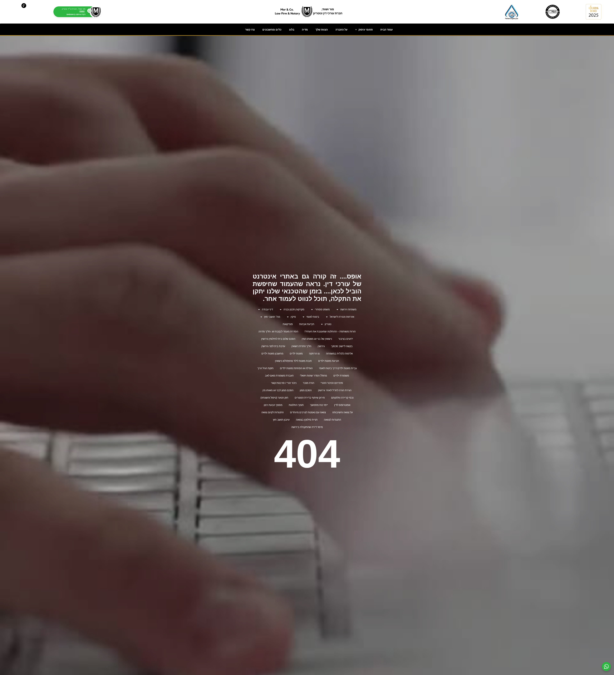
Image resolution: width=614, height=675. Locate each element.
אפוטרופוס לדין (342, 405)
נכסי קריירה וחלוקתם (342, 397)
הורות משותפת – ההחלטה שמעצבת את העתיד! (330, 331)
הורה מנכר (308, 383)
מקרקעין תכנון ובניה (293, 309)
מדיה (305, 29)
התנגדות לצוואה (332, 419)
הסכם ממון (306, 390)
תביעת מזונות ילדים (328, 361)
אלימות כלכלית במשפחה (339, 353)
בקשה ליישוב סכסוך (342, 346)
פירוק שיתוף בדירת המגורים (310, 397)
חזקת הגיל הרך (265, 368)
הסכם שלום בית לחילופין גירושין (278, 339)
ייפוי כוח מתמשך (319, 405)
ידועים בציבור (345, 339)
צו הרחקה (314, 353)
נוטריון (328, 324)
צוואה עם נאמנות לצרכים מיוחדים (308, 412)
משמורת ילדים (341, 375)
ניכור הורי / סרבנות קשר (283, 383)
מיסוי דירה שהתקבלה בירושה (307, 427)
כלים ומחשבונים (271, 29)
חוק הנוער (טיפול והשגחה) (274, 397)
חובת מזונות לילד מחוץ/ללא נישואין (293, 361)
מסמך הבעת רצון (273, 405)
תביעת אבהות (306, 324)
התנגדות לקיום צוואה (272, 412)
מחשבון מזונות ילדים (272, 353)
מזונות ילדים (296, 353)
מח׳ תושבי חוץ (272, 316)
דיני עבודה (267, 309)
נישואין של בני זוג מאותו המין (317, 339)
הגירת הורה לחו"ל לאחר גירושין (334, 390)
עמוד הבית (386, 29)
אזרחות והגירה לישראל (342, 316)
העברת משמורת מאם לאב (279, 375)
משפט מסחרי (322, 309)
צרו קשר (250, 29)
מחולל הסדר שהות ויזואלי (313, 375)
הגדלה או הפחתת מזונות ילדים (296, 368)
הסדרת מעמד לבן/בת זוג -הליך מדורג (278, 331)
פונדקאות (288, 324)
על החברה (341, 29)
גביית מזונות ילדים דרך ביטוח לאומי (338, 368)
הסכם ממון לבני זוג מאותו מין (278, 390)
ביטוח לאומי (312, 316)
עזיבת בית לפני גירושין (273, 346)
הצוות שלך (321, 29)
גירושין (321, 346)
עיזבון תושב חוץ (281, 419)
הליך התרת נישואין (301, 346)
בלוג (291, 29)
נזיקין (293, 316)
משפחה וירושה (348, 309)
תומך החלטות (296, 405)
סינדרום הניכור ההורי (332, 383)
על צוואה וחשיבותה (342, 412)
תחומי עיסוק (365, 29)
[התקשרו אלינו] (23, 5)
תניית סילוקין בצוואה (307, 419)
